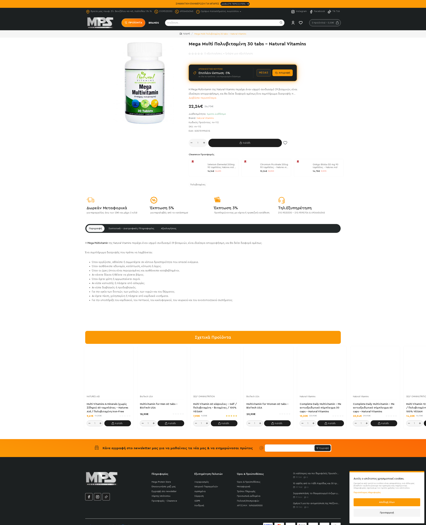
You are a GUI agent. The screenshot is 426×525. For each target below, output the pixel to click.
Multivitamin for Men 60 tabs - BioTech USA (159, 406)
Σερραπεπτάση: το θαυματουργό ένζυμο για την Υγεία (316, 493)
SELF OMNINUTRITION (204, 396)
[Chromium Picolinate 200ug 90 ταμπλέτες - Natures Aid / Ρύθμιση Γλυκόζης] (250, 167)
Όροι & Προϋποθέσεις (250, 474)
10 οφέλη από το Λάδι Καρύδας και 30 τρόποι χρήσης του (316, 483)
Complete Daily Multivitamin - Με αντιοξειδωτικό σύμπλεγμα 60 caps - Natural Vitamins (374, 408)
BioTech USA (146, 396)
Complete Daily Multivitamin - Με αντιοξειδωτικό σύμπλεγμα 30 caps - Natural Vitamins (320, 408)
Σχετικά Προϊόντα (213, 337)
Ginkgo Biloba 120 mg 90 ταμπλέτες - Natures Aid (325, 165)
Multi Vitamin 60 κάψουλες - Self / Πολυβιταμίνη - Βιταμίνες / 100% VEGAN (215, 408)
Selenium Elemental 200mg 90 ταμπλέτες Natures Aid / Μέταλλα (222, 166)
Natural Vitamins (205, 118)
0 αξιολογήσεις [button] (213, 53)
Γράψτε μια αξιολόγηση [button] (239, 53)
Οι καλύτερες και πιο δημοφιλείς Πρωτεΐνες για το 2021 (316, 473)
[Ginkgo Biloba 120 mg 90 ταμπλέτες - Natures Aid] (302, 167)
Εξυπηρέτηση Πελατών (208, 474)
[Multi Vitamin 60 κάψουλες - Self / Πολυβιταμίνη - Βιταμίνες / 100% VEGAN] (215, 370)
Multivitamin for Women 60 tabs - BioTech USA (267, 406)
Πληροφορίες (160, 474)
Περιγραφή (95, 228)
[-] (191, 143)
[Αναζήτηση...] (281, 23)
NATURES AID (93, 396)
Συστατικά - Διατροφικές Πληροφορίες (131, 228)
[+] (204, 143)
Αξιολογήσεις (168, 228)
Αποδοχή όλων (387, 502)
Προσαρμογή (387, 513)
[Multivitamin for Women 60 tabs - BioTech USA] (268, 370)
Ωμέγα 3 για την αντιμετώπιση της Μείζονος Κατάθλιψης (316, 503)
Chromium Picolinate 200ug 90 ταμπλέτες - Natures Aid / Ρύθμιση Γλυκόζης (274, 166)
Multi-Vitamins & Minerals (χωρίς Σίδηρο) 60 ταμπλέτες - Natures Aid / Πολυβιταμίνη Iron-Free (107, 408)
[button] (245, 143)
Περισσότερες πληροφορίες (367, 492)
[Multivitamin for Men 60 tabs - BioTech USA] (162, 370)
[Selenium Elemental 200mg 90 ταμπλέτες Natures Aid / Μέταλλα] (197, 167)
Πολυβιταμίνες (198, 184)
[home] (185, 33)
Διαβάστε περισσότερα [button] (202, 98)
